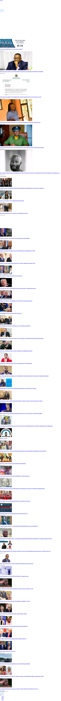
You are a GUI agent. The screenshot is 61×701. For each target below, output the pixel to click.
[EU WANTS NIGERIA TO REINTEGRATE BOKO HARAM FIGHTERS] (6, 624)
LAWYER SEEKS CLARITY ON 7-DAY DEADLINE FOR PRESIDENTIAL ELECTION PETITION (19, 526)
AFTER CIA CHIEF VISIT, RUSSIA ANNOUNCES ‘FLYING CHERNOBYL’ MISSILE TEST (17, 263)
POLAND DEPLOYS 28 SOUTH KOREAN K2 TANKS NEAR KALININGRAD (15, 663)
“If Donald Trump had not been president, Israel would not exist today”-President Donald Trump (18, 288)
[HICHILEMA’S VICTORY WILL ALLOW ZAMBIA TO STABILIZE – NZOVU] (6, 599)
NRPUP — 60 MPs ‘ (3, 438)
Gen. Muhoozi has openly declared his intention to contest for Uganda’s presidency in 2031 (16, 588)
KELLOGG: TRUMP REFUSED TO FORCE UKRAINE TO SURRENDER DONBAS (16, 350)
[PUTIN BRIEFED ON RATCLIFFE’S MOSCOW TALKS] (6, 311)
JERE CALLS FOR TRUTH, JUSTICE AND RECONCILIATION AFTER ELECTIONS (16, 563)
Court (2, 698)
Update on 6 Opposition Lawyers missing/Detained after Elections (12, 200)
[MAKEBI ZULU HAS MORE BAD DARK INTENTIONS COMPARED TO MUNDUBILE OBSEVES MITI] (16, 120)
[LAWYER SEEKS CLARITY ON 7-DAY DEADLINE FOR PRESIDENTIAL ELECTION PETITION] (6, 524)
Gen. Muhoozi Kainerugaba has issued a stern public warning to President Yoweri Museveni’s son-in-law (19, 688)
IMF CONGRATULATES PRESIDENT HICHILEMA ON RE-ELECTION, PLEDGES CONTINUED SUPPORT (21, 413)
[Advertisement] (27, 19)
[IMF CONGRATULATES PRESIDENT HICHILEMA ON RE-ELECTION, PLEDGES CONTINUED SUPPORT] (6, 411)
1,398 (2, 691)
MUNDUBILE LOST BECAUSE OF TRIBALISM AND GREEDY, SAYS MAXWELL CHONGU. (18, 388)
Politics (3, 697)
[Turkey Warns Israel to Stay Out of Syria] (6, 649)
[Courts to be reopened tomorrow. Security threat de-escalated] (13, 47)
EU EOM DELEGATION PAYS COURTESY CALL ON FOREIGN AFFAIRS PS (15, 325)
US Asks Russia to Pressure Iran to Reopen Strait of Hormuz (11, 275)
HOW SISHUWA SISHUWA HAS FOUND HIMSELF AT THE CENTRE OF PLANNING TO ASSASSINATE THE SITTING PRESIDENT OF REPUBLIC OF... (30, 173)
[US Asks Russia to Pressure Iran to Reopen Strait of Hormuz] (6, 274)
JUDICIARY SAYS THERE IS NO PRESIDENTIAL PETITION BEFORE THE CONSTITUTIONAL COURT (20, 97)
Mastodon (1, 0)
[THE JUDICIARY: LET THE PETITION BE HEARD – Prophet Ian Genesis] (6, 574)
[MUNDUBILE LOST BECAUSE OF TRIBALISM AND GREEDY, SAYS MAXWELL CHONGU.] (6, 386)
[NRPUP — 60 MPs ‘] (6, 436)
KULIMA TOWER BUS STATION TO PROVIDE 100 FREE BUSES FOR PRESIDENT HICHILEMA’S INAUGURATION (23, 451)
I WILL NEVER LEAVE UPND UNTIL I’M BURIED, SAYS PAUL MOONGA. (15, 476)
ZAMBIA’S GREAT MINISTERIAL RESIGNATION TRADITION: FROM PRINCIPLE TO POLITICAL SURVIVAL (22, 188)
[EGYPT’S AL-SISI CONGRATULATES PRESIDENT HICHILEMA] (6, 461)
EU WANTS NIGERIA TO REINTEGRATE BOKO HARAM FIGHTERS (14, 626)
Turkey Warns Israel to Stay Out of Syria (7, 651)
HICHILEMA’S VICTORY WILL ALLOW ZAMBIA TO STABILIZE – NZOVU (15, 601)
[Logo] (2, 11)
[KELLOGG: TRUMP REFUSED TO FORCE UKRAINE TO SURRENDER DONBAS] (6, 349)
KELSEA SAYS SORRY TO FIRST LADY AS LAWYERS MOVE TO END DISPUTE (16, 363)
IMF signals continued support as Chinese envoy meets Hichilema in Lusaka (14, 213)
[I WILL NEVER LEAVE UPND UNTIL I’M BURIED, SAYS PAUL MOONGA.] (6, 474)
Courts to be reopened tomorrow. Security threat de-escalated (11, 49)
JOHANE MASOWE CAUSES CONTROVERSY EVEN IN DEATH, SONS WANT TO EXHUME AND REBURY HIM (22, 488)
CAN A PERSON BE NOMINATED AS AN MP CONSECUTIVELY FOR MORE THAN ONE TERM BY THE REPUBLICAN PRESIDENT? (26, 426)
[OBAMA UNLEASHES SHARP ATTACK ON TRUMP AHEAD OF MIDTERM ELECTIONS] (6, 249)
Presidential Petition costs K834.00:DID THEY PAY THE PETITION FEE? (14, 513)
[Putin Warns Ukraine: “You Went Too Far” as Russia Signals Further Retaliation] (6, 236)
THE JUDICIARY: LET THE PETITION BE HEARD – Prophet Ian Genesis (14, 576)
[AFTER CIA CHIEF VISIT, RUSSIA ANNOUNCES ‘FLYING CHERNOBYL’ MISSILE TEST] (6, 261)
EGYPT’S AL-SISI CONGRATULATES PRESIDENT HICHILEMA (13, 463)
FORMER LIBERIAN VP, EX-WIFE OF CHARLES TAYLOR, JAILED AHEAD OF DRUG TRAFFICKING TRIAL (22, 676)
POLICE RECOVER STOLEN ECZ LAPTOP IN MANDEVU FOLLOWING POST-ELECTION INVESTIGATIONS (22, 147)
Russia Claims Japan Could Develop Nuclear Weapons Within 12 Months (13, 613)
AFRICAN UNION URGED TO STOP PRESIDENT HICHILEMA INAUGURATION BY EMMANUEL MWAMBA (21, 71)
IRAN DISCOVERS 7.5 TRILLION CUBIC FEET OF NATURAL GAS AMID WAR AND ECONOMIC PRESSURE (21, 338)
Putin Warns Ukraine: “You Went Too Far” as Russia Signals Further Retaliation (15, 238)
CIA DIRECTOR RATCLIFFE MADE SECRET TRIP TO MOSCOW (13, 638)
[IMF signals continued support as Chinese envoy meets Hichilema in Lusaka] (6, 211)
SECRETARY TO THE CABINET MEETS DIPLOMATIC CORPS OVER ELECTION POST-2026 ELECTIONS (21, 401)
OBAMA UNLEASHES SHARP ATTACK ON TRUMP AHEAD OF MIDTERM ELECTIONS (17, 250)
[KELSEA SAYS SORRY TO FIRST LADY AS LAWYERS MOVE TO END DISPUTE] (6, 361)
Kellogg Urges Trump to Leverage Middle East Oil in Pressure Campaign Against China (16, 300)
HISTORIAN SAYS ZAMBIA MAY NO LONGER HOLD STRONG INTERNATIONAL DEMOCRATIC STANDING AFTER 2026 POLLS (26, 538)
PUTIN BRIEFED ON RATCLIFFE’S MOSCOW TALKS (11, 313)
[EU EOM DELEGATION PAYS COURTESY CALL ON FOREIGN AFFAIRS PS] (6, 324)
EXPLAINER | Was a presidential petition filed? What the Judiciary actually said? (15, 501)
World (3, 699)
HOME (3, 696)
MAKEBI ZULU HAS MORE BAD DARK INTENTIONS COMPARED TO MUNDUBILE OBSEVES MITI (20, 122)
